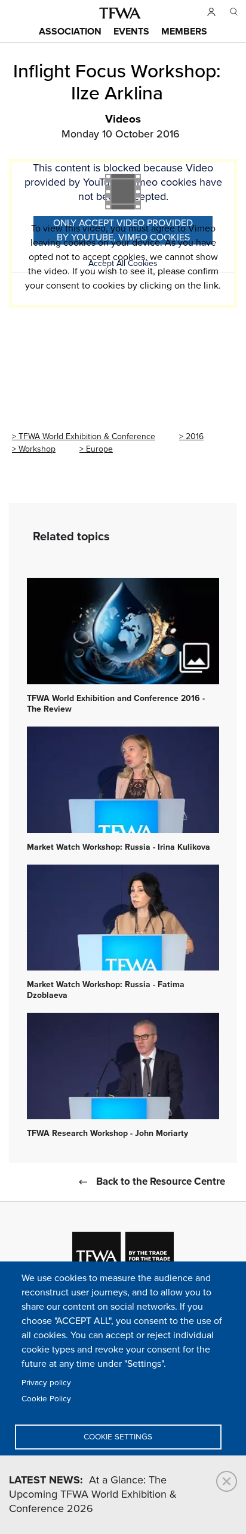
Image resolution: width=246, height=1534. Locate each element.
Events (131, 32)
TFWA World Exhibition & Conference (87, 436)
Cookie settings (118, 1437)
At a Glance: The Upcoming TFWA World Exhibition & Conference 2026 (93, 1495)
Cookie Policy (46, 1399)
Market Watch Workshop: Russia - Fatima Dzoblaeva (105, 990)
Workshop (37, 449)
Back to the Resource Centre (160, 1182)
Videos (123, 119)
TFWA (120, 13)
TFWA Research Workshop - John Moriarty (107, 1133)
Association (70, 32)
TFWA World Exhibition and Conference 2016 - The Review (116, 704)
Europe (99, 449)
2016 (195, 436)
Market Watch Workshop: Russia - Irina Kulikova (118, 847)
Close (226, 1481)
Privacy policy (46, 1383)
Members (184, 32)
